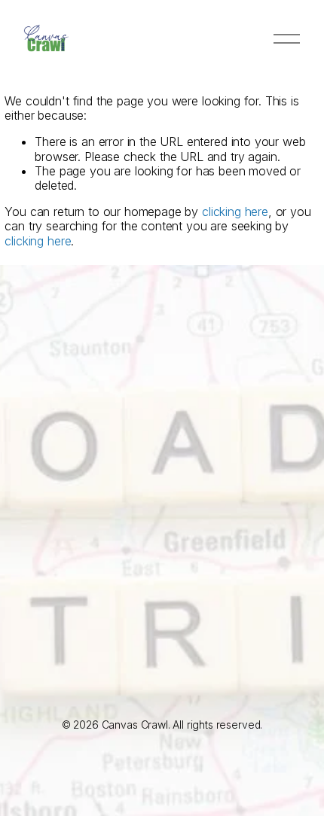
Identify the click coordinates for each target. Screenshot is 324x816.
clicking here (235, 211)
